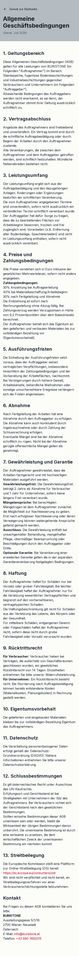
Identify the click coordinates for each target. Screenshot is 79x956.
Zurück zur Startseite (23, 9)
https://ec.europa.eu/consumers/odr (29, 873)
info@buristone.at (27, 934)
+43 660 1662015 (28, 938)
